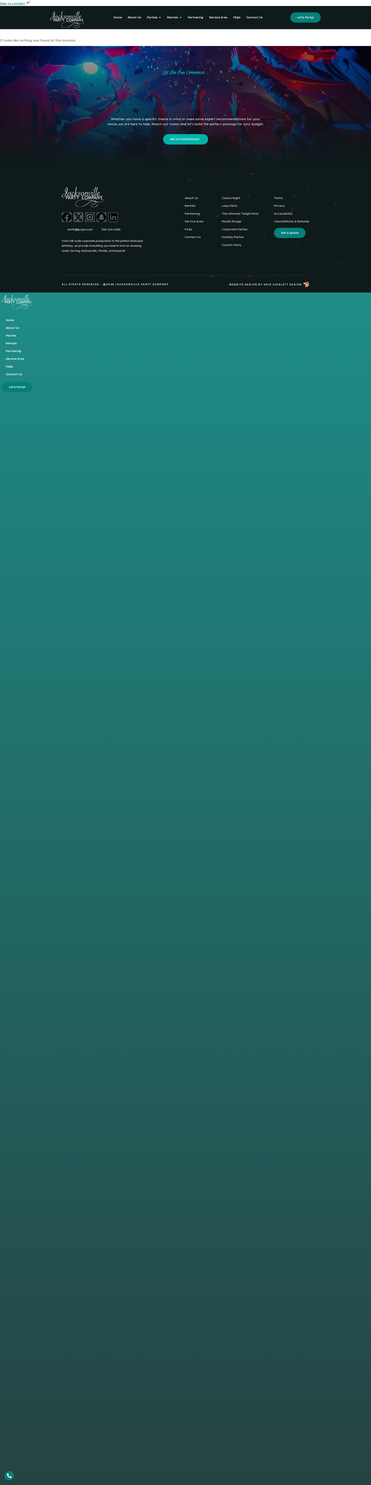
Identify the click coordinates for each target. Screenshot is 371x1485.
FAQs (9, 366)
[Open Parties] (159, 17)
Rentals (11, 343)
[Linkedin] (113, 217)
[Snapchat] (101, 217)
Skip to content (13, 3)
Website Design (243, 284)
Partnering (13, 351)
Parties (11, 335)
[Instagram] (90, 217)
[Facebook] (66, 217)
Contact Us (14, 374)
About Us (12, 328)
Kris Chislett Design (283, 284)
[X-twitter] (78, 217)
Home (10, 320)
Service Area (15, 359)
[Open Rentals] (180, 17)
